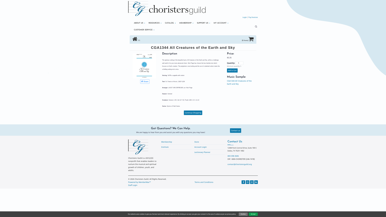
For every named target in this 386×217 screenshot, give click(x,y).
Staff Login (132, 185)
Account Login (200, 147)
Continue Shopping (193, 113)
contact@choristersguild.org (239, 164)
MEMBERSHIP (185, 23)
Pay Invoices (253, 17)
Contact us (235, 130)
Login (245, 17)
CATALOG (169, 23)
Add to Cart (232, 70)
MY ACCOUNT (220, 23)
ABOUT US (138, 23)
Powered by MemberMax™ (139, 182)
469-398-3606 (233, 156)
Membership (166, 142)
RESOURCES (154, 23)
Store (196, 142)
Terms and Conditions (204, 182)
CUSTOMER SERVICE (143, 30)
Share (146, 81)
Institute (165, 147)
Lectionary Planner (202, 152)
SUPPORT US (202, 23)
